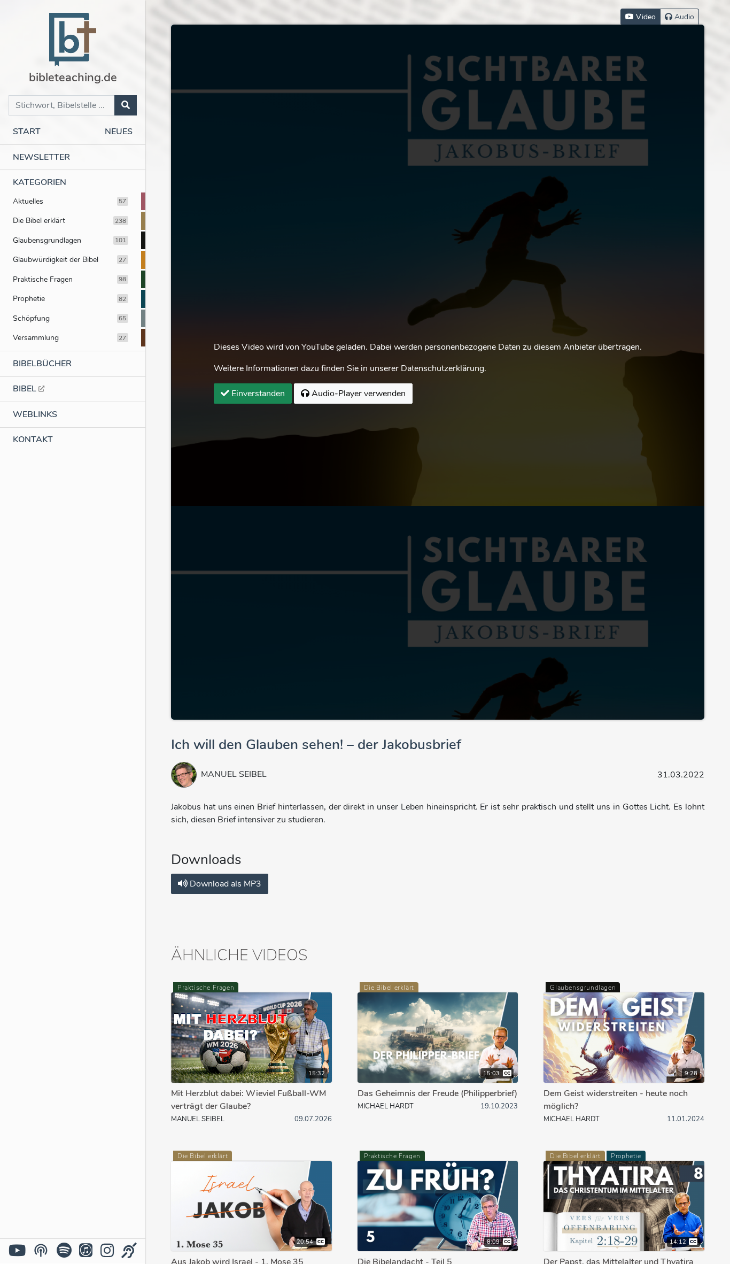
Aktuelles (69, 201)
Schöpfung (69, 318)
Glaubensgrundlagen (69, 240)
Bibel (25, 389)
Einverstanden (257, 393)
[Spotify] (64, 1250)
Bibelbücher (42, 363)
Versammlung (69, 337)
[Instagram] (107, 1250)
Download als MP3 (224, 884)
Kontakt (33, 439)
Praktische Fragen (69, 279)
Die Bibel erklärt (69, 220)
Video (645, 17)
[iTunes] (85, 1250)
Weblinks (35, 414)
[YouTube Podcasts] (41, 1250)
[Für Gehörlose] (129, 1250)
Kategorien (39, 182)
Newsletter (41, 157)
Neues (119, 131)
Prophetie (69, 298)
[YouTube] (17, 1250)
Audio (683, 17)
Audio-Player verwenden (357, 393)
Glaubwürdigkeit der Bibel (69, 259)
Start (27, 131)
